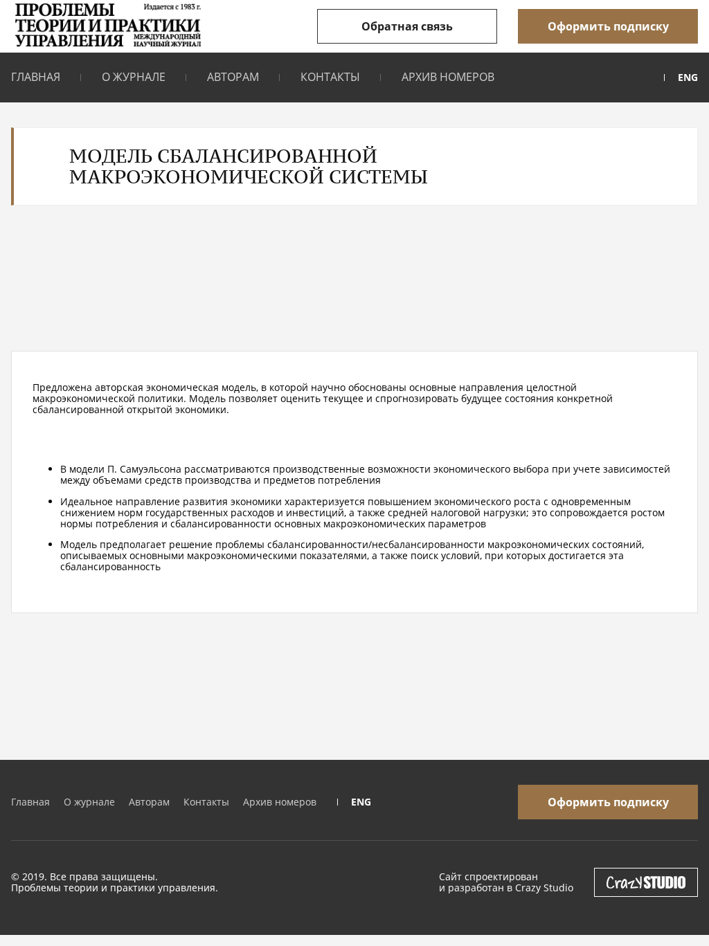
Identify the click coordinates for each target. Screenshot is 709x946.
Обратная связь (407, 26)
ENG (688, 77)
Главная (35, 76)
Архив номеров (448, 76)
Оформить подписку (608, 26)
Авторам (233, 76)
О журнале (133, 76)
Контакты (330, 76)
